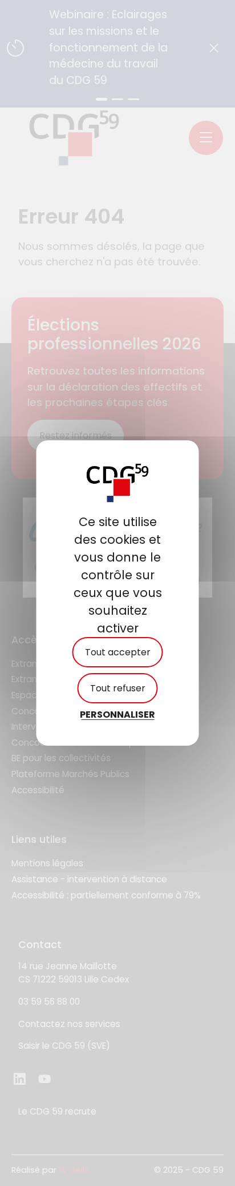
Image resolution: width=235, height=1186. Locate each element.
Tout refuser (117, 688)
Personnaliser (117, 714)
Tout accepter (118, 652)
